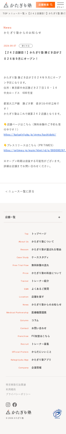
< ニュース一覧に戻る (20, 191)
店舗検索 (43, 4)
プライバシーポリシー (18, 394)
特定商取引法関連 (16, 384)
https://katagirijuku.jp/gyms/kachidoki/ (30, 134)
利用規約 (11, 389)
